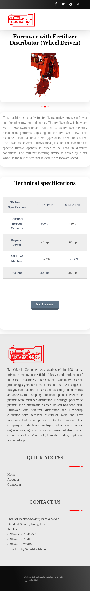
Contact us (14, 484)
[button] (42, 106)
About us (13, 479)
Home (11, 474)
